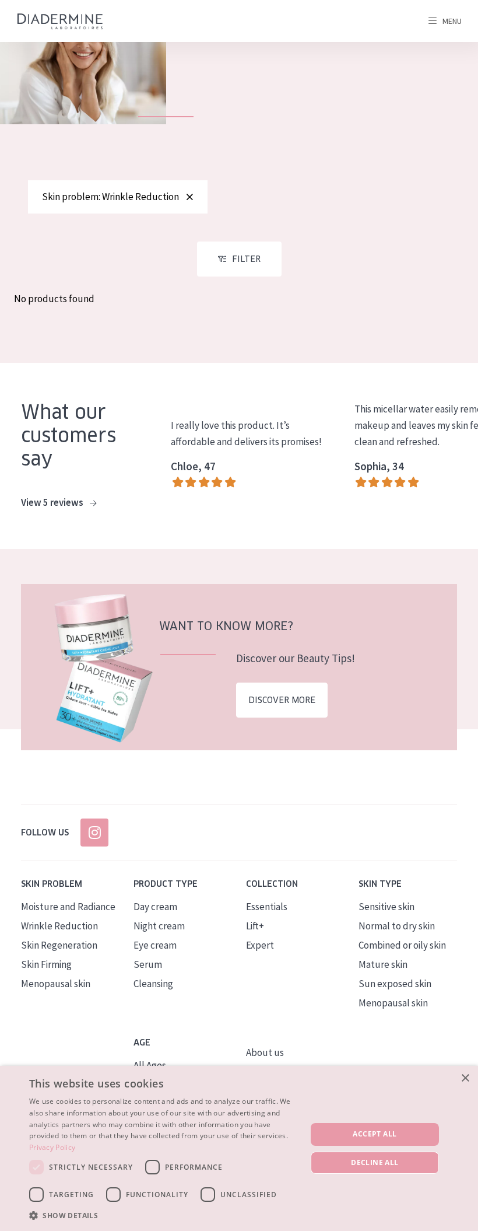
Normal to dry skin (396, 925)
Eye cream (155, 945)
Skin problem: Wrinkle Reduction (110, 196)
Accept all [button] (374, 1134)
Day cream (155, 906)
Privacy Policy (52, 1147)
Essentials (266, 906)
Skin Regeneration (59, 945)
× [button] (465, 1078)
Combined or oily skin (402, 945)
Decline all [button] (374, 1162)
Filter (246, 259)
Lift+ (255, 925)
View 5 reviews (53, 502)
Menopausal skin (55, 983)
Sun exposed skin (394, 983)
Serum (147, 964)
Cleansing (153, 983)
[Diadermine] (60, 21)
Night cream (159, 925)
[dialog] (239, 1148)
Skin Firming (46, 964)
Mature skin (382, 964)
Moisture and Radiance (68, 906)
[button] (163, 1215)
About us (265, 1052)
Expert (260, 945)
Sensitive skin (386, 906)
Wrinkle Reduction (59, 925)
